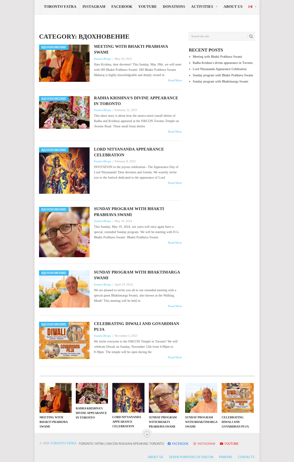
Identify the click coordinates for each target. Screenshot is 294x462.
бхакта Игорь (102, 58)
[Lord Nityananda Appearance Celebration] (128, 398)
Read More (175, 80)
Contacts (246, 457)
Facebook (121, 7)
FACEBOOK (180, 443)
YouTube (147, 7)
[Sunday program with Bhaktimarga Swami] (201, 398)
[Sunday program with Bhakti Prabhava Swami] (165, 398)
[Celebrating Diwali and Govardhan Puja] (238, 398)
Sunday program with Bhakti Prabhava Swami (129, 211)
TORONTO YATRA (60, 7)
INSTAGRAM (206, 443)
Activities (202, 7)
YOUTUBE (231, 443)
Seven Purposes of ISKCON (191, 457)
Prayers (225, 457)
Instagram (93, 7)
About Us (233, 7)
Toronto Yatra (63, 443)
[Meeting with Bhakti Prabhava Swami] (56, 398)
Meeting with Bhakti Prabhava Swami (131, 49)
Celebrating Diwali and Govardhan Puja (136, 326)
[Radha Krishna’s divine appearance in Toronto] (92, 393)
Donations (174, 7)
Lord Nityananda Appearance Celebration (129, 152)
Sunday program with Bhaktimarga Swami (137, 275)
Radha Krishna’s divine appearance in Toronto (136, 101)
